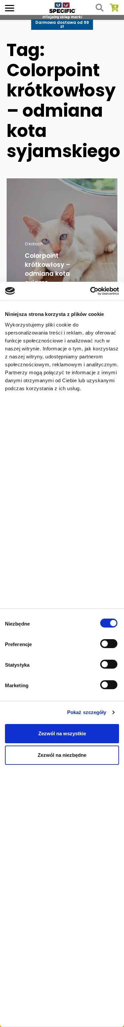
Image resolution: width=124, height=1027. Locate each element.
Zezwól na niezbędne (62, 755)
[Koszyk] (114, 7)
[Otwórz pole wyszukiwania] (99, 7)
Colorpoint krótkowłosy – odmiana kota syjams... (47, 269)
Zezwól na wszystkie (62, 733)
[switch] (109, 644)
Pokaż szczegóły (86, 712)
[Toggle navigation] (9, 7)
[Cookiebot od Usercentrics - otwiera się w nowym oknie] (90, 291)
